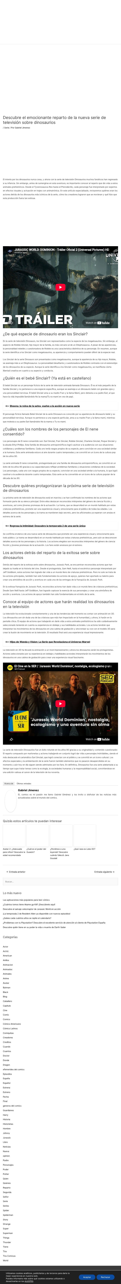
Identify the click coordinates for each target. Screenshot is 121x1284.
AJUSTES (29, 1281)
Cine (5, 1010)
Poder (6, 1169)
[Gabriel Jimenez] (11, 801)
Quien (5, 1178)
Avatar (6, 983)
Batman (6, 987)
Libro (5, 1142)
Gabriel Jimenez (28, 790)
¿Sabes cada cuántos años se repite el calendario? (27, 918)
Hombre (6, 1128)
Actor (5, 946)
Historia (6, 1119)
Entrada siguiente (104, 872)
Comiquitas (8, 1033)
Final (5, 1101)
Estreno (6, 1092)
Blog (5, 996)
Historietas (8, 1124)
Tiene (5, 1247)
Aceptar (87, 1277)
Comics (6, 1019)
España (6, 1078)
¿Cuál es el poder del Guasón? (36, 850)
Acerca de (8, 783)
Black (5, 992)
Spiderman (8, 1215)
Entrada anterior (15, 872)
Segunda (7, 1192)
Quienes (7, 1183)
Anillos (6, 960)
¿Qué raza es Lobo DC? (84, 849)
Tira (5, 1251)
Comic (6, 1015)
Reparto (6, 1187)
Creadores (8, 1037)
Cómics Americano (12, 1024)
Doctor (6, 1056)
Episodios (7, 1074)
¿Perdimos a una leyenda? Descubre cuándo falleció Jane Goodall (59, 853)
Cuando (6, 1046)
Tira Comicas (9, 1256)
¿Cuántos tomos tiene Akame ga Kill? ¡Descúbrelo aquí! (29, 904)
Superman (8, 1233)
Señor (6, 1197)
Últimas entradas (24, 783)
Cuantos (7, 1051)
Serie (6, 127)
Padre (6, 1160)
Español (6, 1083)
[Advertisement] (60, 155)
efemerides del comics (13, 1069)
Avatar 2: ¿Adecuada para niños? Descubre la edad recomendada (14, 852)
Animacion (8, 965)
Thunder (7, 1242)
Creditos (7, 1042)
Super (6, 1228)
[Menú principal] (60, 40)
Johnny (6, 1133)
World (5, 1260)
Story (5, 1219)
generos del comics (12, 1106)
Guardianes (8, 1110)
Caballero (7, 1001)
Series (6, 1206)
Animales (7, 974)
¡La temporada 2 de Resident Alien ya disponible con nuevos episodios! (36, 913)
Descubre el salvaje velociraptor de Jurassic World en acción (32, 909)
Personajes (8, 1165)
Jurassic (7, 1138)
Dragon (6, 1065)
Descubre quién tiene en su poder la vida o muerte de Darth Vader (34, 927)
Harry (5, 1115)
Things (6, 1238)
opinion (6, 1156)
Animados (7, 969)
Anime (6, 978)
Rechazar (105, 1277)
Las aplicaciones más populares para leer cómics (26, 900)
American (7, 955)
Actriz (5, 951)
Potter (6, 1174)
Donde (6, 1060)
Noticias (7, 1147)
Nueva (6, 1151)
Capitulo (7, 1006)
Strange (6, 1224)
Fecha (6, 1097)
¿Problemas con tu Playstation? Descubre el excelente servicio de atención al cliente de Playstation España (54, 923)
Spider (6, 1210)
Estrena (6, 1087)
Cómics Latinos (10, 1028)
